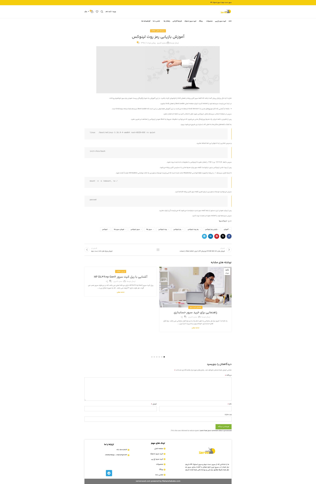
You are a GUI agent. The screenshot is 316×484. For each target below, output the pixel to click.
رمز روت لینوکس (193, 229)
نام (230, 404)
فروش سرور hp (119, 229)
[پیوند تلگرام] (204, 236)
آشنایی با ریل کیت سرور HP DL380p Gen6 (120, 277)
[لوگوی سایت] (226, 11)
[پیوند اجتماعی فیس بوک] (229, 236)
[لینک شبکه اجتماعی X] (222, 236)
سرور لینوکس (135, 229)
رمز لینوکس (177, 229)
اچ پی (123, 271)
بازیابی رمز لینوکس (211, 229)
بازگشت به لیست (158, 249)
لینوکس (105, 229)
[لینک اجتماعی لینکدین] (210, 236)
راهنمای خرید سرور (195, 307)
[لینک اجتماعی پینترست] (216, 236)
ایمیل (154, 404)
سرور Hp (149, 229)
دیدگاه (228, 375)
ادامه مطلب (195, 328)
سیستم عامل (160, 31)
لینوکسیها (223, 221)
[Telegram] (109, 473)
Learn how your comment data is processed (216, 430)
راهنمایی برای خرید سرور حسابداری (195, 312)
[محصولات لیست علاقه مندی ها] (97, 11)
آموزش (226, 229)
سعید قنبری (161, 43)
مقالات (153, 31)
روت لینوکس (162, 229)
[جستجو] (101, 11)
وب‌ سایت (228, 414)
